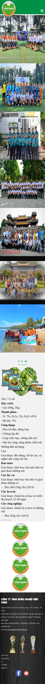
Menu (42, 11)
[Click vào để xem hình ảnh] (22, 381)
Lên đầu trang (6, 520)
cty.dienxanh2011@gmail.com (16, 629)
